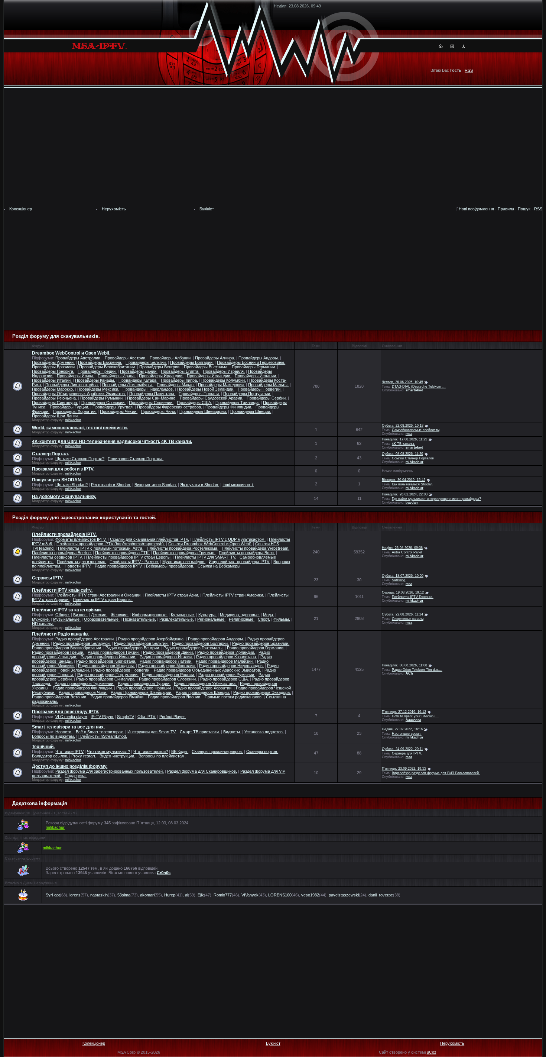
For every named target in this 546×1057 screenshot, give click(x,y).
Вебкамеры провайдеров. (170, 566)
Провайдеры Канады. (95, 380)
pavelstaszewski (344, 895)
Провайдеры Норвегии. (260, 389)
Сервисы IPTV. (48, 578)
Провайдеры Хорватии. (75, 411)
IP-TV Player (102, 716)
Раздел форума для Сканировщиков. (202, 771)
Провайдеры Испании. (256, 376)
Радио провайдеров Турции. (144, 683)
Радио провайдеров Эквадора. (262, 692)
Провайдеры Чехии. (118, 411)
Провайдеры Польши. (199, 393)
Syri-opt (53, 895)
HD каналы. (43, 623)
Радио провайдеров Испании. (108, 656)
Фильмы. (281, 619)
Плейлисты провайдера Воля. (247, 552)
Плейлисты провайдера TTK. (122, 552)
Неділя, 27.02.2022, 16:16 (402, 729)
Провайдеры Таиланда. (237, 402)
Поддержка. (76, 775)
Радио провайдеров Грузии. (114, 652)
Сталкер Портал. (50, 453)
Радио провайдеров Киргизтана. (106, 661)
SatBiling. (399, 580)
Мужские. (41, 619)
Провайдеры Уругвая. (113, 407)
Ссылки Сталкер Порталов (413, 458)
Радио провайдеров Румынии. (226, 674)
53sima (123, 895)
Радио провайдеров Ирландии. (226, 652)
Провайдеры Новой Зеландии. (205, 389)
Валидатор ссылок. (50, 756)
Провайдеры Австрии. (125, 358)
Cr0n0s (163, 872)
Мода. (268, 614)
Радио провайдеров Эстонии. (59, 697)
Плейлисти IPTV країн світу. (62, 590)
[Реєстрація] (452, 46)
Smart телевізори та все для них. (68, 727)
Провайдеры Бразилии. (54, 367)
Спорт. (264, 619)
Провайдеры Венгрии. (160, 367)
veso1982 (310, 895)
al (186, 895)
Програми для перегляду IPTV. (65, 711)
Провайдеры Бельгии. (146, 362)
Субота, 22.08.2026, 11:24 (402, 614)
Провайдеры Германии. (254, 367)
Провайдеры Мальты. (268, 384)
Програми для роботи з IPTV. (63, 469)
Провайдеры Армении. (53, 362)
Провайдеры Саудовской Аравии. (211, 398)
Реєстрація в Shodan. (111, 484)
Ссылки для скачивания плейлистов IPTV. (149, 539)
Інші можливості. (238, 484)
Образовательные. (102, 619)
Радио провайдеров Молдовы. (106, 665)
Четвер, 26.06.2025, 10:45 (402, 382)
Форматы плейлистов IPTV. (81, 539)
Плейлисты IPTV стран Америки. (233, 595)
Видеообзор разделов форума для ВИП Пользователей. (436, 773)
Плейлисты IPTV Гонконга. (412, 597)
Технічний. (43, 746)
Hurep (169, 895)
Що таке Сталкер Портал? (79, 458)
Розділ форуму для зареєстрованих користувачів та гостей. (84, 517)
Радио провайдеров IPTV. (119, 566)
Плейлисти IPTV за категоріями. (67, 609)
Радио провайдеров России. (168, 674)
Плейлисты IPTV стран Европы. (103, 599)
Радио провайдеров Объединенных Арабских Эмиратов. (207, 670)
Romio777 (223, 895)
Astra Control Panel (407, 552)
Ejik (201, 895)
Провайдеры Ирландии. (161, 376)
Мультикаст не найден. (183, 561)
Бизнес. (80, 614)
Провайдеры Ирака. (75, 376)
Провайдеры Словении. (151, 402)
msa (409, 434)
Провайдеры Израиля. (224, 371)
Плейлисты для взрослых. (81, 561)
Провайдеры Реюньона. (54, 398)
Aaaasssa (413, 720)
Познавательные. (139, 619)
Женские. (120, 614)
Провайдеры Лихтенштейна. (72, 384)
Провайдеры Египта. (180, 371)
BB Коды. (179, 751)
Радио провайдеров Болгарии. (200, 643)
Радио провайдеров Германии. (256, 648)
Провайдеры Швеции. (250, 411)
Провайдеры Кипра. (179, 380)
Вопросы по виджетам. (53, 736)
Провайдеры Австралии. (78, 358)
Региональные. (211, 619)
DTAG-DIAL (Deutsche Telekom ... (419, 386)
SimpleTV (125, 716)
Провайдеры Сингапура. (55, 402)
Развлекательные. (176, 619)
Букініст (206, 209)
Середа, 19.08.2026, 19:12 (403, 592)
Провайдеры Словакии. (103, 402)
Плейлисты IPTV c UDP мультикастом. (229, 539)
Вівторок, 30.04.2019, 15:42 (403, 480)
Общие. (62, 614)
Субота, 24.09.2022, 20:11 (402, 749)
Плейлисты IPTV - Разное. (134, 561)
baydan (412, 502)
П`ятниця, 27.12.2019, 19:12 (404, 712)
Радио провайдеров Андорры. (216, 639)
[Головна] (441, 46)
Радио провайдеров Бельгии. (141, 643)
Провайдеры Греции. (97, 371)
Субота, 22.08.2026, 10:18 (402, 425)
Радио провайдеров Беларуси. (82, 643)
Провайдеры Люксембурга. (127, 384)
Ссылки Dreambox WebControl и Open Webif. (210, 544)
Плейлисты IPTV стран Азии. (172, 595)
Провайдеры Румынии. (102, 398)
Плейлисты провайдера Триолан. (184, 552)
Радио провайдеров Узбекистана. (205, 683)
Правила (506, 209)
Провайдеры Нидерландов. (148, 389)
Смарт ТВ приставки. (200, 732)
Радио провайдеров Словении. (168, 679)
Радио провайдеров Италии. (166, 656)
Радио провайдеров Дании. (168, 652)
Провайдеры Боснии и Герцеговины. (251, 362)
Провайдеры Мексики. (98, 389)
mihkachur (73, 420)
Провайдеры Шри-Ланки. (55, 416)
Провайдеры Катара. (137, 380)
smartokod (414, 390)
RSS (469, 70)
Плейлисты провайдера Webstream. (255, 548)
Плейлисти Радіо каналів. (60, 634)
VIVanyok (250, 895)
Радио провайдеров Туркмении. (84, 683)
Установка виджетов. (264, 732)
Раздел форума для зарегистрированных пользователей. (109, 771)
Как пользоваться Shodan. (412, 484)
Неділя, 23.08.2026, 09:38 (402, 548)
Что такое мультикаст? (108, 751)
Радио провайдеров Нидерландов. (231, 665)
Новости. (63, 732)
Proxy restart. (83, 756)
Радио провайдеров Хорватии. (204, 688)
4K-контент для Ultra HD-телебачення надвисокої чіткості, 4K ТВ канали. (112, 441)
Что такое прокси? (150, 751)
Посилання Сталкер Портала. (135, 458)
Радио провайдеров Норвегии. (121, 670)
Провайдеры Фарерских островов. (169, 407)
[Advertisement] (273, 147)
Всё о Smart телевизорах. (100, 732)
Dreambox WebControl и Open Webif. (71, 353)
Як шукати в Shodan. (199, 484)
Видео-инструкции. (117, 756)
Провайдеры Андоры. (258, 358)
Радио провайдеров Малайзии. (225, 661)
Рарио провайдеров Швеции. (203, 692)
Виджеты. (232, 732)
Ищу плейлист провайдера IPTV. (239, 561)
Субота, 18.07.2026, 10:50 (402, 576)
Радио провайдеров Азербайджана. (151, 639)
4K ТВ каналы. (403, 444)
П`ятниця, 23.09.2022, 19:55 (404, 768)
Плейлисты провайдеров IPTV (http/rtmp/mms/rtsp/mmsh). (110, 544)
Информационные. (150, 614)
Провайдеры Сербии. (267, 398)
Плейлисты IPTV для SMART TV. (205, 557)
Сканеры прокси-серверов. (217, 751)
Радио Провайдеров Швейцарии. (141, 692)
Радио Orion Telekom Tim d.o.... (417, 670)
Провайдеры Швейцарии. (203, 411)
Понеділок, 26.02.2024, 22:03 (405, 494)
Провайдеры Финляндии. (228, 407)
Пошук (524, 209)
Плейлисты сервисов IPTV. (57, 557)
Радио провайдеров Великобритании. (67, 648)
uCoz (431, 1052)
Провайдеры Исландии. (209, 376)
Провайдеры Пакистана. (152, 393)
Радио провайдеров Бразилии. (260, 643)
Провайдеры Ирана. (117, 376)
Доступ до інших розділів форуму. (69, 766)
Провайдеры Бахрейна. (100, 362)
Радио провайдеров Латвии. (166, 661)
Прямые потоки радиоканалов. (234, 697)
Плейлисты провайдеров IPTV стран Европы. (129, 557)
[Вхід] (463, 46)
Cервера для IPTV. (407, 753)
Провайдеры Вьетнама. (206, 367)
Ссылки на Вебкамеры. (219, 566)
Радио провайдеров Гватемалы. (193, 648)
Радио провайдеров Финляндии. (83, 688)
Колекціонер (20, 209)
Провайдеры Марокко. (53, 389)
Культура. (207, 614)
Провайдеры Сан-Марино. (151, 398)
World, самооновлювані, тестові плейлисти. (80, 427)
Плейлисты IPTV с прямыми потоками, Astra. (100, 548)
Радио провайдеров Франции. (144, 688)
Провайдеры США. (194, 402)
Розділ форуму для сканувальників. (56, 336)
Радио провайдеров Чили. (83, 692)
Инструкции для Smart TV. (151, 732)
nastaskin (99, 895)
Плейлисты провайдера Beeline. (62, 552)
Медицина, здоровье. (240, 614)
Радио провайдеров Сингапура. (106, 679)
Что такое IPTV (69, 751)
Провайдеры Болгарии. (192, 362)
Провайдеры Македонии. (221, 384)
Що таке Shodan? (71, 484)
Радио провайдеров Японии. (174, 697)
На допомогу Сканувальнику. (64, 496)
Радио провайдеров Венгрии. (132, 648)
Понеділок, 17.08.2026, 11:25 (404, 439)
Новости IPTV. (78, 566)
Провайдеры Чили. (158, 411)
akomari (147, 895)
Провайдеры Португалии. (247, 393)
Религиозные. (241, 619)
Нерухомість (114, 209)
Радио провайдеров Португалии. (108, 674)
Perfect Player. (172, 716)
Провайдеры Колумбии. (223, 380)
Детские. (99, 614)
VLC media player (71, 716)
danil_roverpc (380, 895)
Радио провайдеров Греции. (58, 652)
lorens (75, 895)
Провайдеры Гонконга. (53, 371)
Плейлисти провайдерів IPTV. (64, 534)
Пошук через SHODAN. (57, 479)
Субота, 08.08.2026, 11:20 (402, 454)
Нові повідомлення (476, 209)
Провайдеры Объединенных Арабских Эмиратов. (79, 393)
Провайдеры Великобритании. (107, 367)
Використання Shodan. (155, 484)
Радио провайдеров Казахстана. (226, 656)
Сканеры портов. (262, 751)
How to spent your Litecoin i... (415, 716)
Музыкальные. (67, 619)
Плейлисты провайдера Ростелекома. (182, 548)
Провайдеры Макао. (176, 384)
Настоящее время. (407, 734)
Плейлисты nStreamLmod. (102, 736)
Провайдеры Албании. (171, 358)
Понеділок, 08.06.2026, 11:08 (404, 665)
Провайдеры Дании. (138, 371)
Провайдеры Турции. (69, 407)
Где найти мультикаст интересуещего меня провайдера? (436, 499)
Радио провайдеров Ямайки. (117, 697)
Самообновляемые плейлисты (415, 430)
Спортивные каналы (407, 619)
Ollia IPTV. (146, 716)
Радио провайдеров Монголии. (167, 665)
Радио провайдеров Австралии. (85, 639)
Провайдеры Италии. (52, 380)
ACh (409, 673)
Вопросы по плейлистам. (162, 756)
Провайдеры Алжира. (215, 358)
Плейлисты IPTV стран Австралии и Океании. (98, 595)
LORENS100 (280, 895)
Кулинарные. (183, 614)
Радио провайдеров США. (224, 679)
